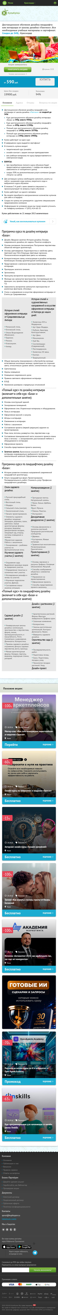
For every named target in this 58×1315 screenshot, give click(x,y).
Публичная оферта (11, 1203)
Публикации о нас (11, 1163)
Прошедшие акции (11, 1188)
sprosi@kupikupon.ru (11, 1215)
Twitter (10, 1229)
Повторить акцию (18, 69)
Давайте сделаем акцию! (13, 1182)
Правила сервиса (10, 1170)
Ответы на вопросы (11, 1173)
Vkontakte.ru (7, 1229)
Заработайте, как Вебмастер (15, 1185)
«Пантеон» (34, 112)
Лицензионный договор (13, 1200)
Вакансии (7, 1166)
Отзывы (30, 102)
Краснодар (29, 3)
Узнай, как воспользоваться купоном (27, 221)
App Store (9, 1247)
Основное (7, 102)
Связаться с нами (9, 1219)
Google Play (24, 1247)
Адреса (19, 102)
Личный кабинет (55, 3)
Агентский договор (11, 1197)
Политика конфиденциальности (16, 1207)
